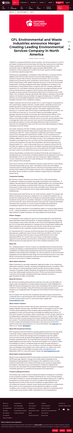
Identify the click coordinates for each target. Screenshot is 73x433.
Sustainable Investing (20, 410)
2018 (31, 12)
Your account (32, 405)
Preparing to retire (34, 410)
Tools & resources (33, 415)
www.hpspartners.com (52, 351)
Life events (32, 408)
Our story (3, 7)
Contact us (62, 403)
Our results (39, 7)
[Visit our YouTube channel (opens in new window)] (63, 409)
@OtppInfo (26, 326)
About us (11, 12)
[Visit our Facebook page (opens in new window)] (59, 409)
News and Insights (22, 12)
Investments (23, 2)
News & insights (60, 7)
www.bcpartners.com (16, 300)
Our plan (22, 7)
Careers (42, 2)
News (30, 413)
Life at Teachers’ (45, 405)
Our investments (19, 408)
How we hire (44, 413)
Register (68, 2)
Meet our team (45, 408)
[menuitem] (5, 8)
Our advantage (18, 405)
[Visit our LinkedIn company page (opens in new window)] (68, 409)
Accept (69, 430)
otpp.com (55, 324)
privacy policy (38, 424)
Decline (62, 430)
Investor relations (48, 7)
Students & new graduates (49, 410)
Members (33, 2)
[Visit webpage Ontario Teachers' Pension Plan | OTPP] (6, 2)
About (14, 2)
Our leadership (13, 7)
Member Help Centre (65, 405)
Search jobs (44, 415)
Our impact (31, 7)
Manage (55, 430)
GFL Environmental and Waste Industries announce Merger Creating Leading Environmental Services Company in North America (36, 47)
